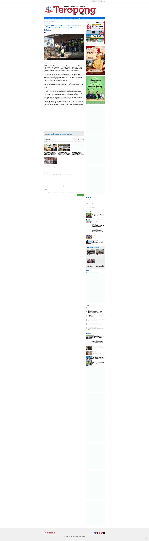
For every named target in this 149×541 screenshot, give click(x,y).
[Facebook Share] (74, 139)
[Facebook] (95, 533)
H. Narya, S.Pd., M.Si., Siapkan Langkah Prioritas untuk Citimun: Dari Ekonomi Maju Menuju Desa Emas (98, 226)
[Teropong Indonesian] (70, 10)
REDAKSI (73, 536)
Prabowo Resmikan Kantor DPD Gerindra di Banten (96, 325)
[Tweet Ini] (76, 139)
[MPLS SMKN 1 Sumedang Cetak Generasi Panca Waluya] (89, 353)
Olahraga (78, 18)
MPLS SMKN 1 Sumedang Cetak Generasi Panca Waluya (98, 353)
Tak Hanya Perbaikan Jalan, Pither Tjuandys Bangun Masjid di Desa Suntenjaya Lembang (50, 166)
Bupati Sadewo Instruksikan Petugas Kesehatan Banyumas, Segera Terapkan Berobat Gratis (100, 265)
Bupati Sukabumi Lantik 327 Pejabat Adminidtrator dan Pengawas (97, 242)
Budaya (70, 18)
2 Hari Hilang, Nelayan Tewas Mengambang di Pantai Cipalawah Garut (96, 316)
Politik (74, 18)
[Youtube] (102, 533)
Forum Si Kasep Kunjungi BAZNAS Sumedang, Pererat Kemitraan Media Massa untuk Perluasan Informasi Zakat (77, 153)
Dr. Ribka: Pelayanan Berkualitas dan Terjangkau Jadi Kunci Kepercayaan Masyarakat (100, 255)
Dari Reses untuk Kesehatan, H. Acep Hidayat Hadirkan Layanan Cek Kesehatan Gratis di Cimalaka (98, 215)
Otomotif (87, 18)
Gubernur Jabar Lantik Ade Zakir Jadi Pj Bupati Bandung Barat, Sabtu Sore (95, 312)
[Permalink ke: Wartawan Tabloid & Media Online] (45, 32)
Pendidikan (59, 18)
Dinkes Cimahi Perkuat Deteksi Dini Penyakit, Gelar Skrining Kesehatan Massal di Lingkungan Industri (90, 265)
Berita (49, 18)
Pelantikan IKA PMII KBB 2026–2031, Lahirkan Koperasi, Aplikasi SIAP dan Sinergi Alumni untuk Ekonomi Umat (64, 153)
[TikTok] (104, 533)
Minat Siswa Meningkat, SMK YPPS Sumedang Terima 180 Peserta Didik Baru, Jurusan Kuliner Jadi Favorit (97, 342)
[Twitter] (97, 533)
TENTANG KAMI (67, 536)
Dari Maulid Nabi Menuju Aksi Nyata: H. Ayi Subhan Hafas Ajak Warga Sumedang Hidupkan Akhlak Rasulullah (50, 153)
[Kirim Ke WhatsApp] (83, 139)
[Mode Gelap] (104, 1)
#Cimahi (88, 201)
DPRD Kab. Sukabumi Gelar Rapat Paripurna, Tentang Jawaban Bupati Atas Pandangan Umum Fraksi (98, 236)
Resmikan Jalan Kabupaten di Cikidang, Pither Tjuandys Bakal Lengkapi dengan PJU (98, 231)
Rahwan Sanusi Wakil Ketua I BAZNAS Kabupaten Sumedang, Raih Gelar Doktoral (98, 347)
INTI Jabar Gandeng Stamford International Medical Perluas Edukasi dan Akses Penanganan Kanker (90, 255)
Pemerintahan (65, 18)
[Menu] (45, 1)
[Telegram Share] (81, 139)
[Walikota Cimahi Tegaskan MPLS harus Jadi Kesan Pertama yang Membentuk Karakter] (89, 358)
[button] (102, 1)
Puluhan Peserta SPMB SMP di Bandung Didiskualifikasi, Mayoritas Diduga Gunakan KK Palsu (98, 363)
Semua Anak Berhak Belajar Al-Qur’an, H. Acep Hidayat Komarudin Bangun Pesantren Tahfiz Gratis (98, 337)
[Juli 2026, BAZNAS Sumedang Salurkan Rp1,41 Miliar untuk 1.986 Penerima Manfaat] (89, 221)
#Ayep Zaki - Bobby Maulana (92, 205)
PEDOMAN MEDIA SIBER (81, 536)
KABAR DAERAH (47, 23)
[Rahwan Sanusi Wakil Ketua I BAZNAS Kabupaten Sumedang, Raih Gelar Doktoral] (89, 348)
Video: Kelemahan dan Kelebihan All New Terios (95, 329)
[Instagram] (99, 533)
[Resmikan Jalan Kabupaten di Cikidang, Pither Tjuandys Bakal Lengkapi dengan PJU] (89, 231)
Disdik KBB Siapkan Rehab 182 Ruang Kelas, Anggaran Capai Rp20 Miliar (96, 320)
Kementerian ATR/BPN (91, 207)
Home (46, 18)
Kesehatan (54, 18)
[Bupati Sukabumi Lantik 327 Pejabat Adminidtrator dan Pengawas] (89, 242)
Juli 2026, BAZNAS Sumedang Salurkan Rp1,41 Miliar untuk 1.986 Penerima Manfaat (97, 221)
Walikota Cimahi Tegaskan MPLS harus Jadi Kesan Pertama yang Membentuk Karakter (98, 358)
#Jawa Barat (89, 199)
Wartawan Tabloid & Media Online (52, 32)
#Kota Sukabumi (90, 203)
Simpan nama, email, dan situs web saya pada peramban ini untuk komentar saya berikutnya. (63, 192)
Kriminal (83, 18)
